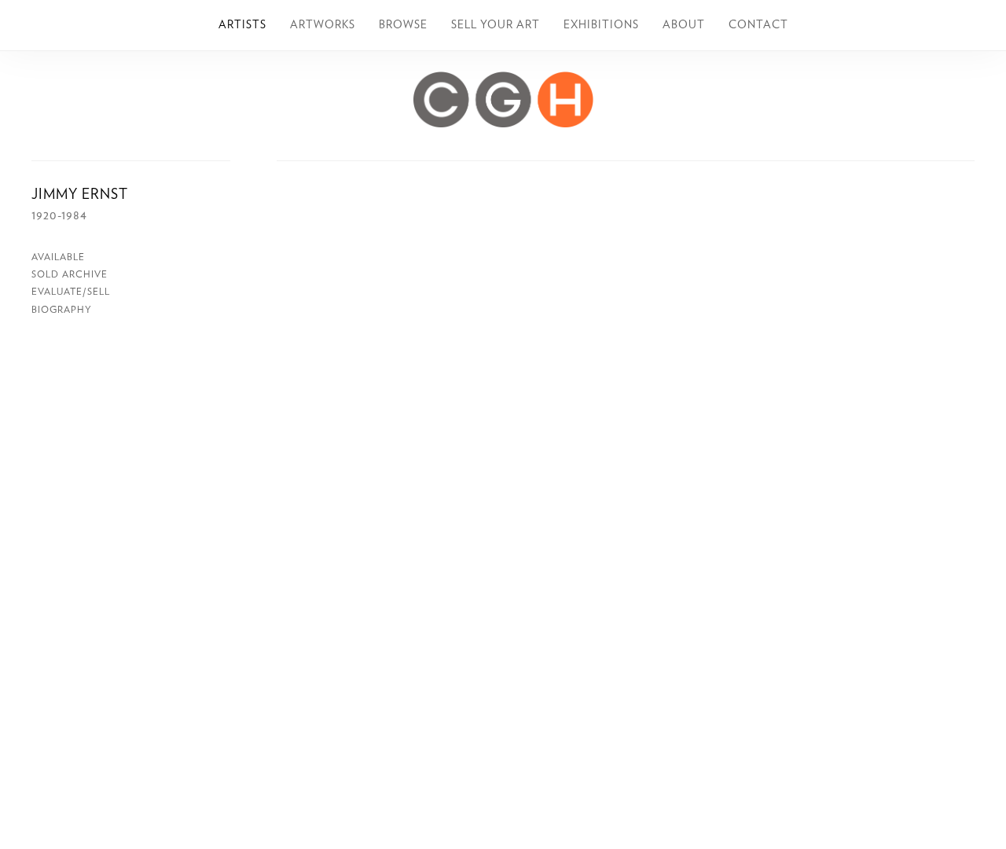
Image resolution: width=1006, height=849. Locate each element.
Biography (61, 309)
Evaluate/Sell (70, 291)
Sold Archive (69, 274)
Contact (758, 25)
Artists (242, 25)
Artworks (322, 25)
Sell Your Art (495, 25)
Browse (403, 25)
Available (58, 257)
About (684, 25)
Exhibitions (601, 25)
